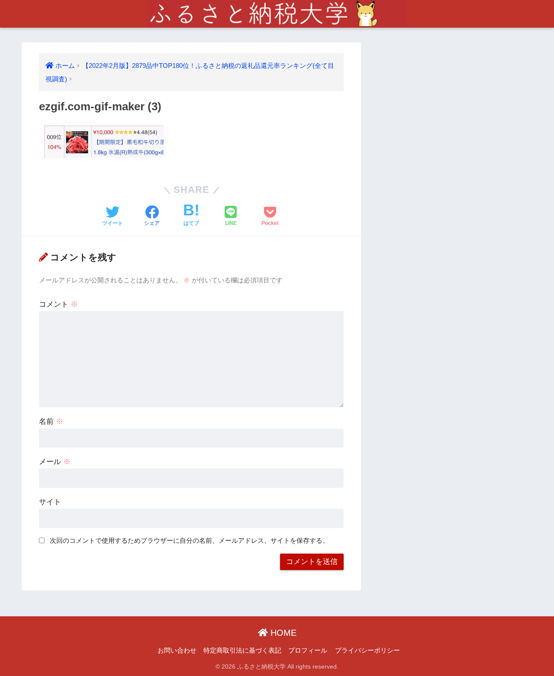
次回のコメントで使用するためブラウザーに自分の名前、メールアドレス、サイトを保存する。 (189, 540)
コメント (58, 304)
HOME (282, 633)
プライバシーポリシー (367, 650)
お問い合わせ (177, 650)
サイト (50, 502)
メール (55, 462)
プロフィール (307, 650)
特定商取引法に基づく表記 (242, 650)
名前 (51, 421)
